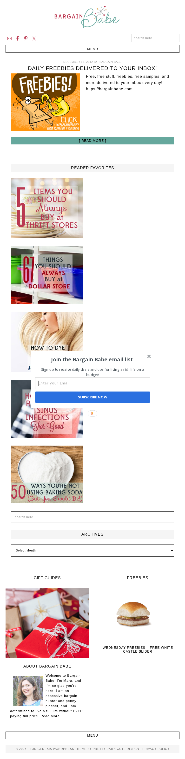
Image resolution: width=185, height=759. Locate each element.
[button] (92, 359)
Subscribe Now (92, 397)
